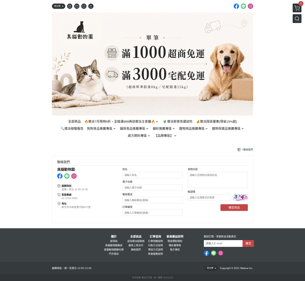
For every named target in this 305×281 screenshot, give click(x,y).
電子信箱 (127, 181)
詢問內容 (193, 169)
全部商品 (136, 236)
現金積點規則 (175, 241)
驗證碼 (191, 191)
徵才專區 (175, 249)
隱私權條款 (175, 245)
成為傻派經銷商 (136, 241)
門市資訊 (114, 254)
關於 (114, 236)
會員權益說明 (174, 236)
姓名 (124, 169)
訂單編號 (127, 206)
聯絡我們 (136, 249)
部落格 (114, 241)
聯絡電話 (127, 194)
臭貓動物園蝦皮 (113, 245)
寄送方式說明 (155, 249)
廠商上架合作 (135, 245)
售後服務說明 (155, 254)
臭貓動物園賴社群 (114, 249)
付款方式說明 (155, 245)
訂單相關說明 (155, 241)
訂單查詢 (155, 236)
